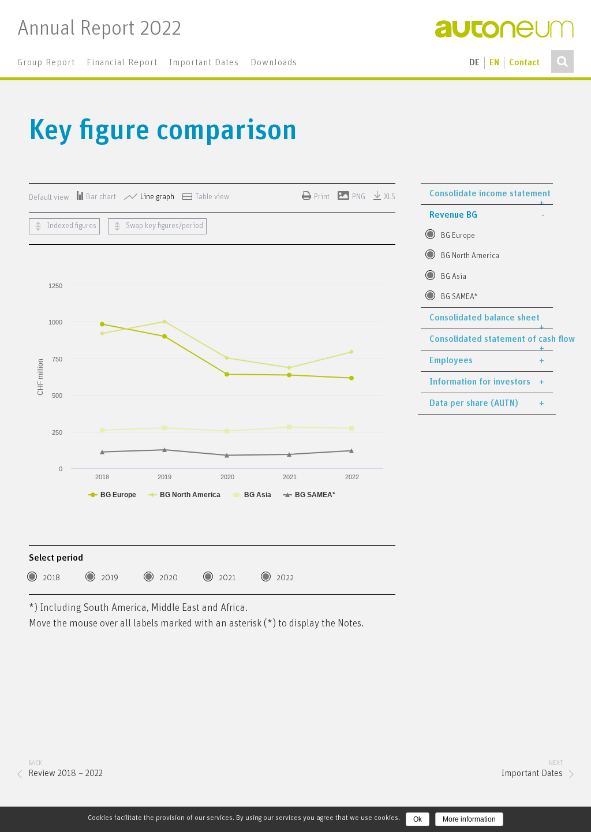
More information (469, 819)
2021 (227, 578)
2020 (168, 578)
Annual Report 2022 (99, 29)
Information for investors (479, 382)
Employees (451, 360)
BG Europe (458, 236)
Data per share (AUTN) (473, 403)
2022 (285, 578)
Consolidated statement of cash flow (491, 339)
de (474, 62)
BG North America (470, 256)
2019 (109, 578)
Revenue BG (453, 215)
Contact (524, 62)
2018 (51, 578)
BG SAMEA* (459, 297)
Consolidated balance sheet (484, 318)
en (494, 62)
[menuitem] (46, 62)
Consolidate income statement (490, 193)
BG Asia (453, 277)
